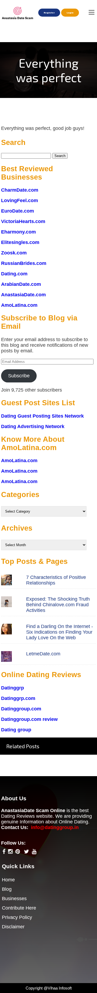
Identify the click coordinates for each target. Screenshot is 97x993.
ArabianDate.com (21, 284)
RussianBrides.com (23, 263)
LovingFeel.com (19, 200)
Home (8, 879)
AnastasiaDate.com (23, 294)
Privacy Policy (17, 917)
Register (49, 12)
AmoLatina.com (19, 305)
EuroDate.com (17, 211)
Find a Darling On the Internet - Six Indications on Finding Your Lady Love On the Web (59, 632)
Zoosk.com (14, 252)
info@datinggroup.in (55, 827)
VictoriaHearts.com (23, 221)
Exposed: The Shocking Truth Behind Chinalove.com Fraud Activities (58, 604)
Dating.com (14, 273)
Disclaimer (13, 926)
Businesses (14, 898)
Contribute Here (19, 908)
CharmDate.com (19, 190)
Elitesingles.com (20, 242)
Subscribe (19, 375)
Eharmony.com (18, 232)
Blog (7, 889)
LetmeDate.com (43, 653)
